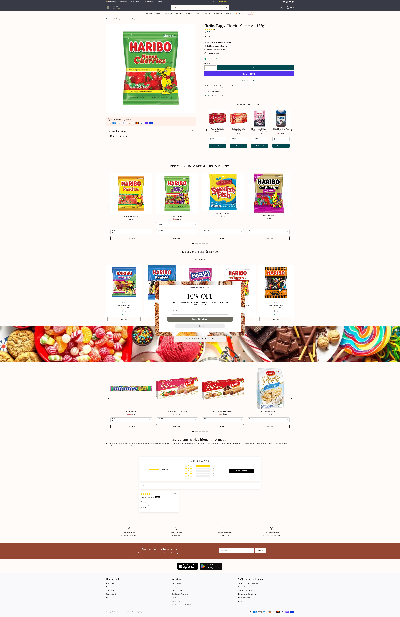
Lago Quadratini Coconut (268, 411)
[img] (145, 494)
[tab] (193, 243)
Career (240, 601)
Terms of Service (111, 594)
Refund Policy (111, 587)
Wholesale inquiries (244, 597)
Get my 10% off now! (200, 319)
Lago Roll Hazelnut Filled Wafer (223, 411)
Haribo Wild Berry (268, 215)
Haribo (209, 32)
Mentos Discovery (131, 411)
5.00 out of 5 (164, 470)
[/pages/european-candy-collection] (200, 344)
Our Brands (176, 587)
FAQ (107, 597)
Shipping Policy (111, 590)
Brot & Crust (176, 601)
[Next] (293, 293)
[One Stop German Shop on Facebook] (284, 2)
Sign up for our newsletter (246, 590)
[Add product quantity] (214, 68)
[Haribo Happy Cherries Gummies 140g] (151, 68)
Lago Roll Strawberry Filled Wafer (177, 411)
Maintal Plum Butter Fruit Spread (281, 130)
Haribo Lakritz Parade (276, 305)
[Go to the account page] (282, 7)
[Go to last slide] (206, 130)
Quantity (207, 63)
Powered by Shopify (138, 612)
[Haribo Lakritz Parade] (276, 282)
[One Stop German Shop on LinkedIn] (293, 2)
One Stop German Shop (123, 612)
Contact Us (241, 587)
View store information (213, 91)
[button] (209, 29)
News (174, 597)
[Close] (242, 283)
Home (108, 19)
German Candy (177, 590)
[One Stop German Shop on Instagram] (287, 2)
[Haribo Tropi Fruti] (124, 282)
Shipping (207, 96)
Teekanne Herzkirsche (217, 129)
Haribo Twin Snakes (177, 216)
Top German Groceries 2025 (181, 605)
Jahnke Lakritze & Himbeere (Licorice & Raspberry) (259, 130)
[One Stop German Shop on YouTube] (290, 2)
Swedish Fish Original (222, 213)
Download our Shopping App (247, 594)
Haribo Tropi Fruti (124, 305)
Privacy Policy (111, 583)
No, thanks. (200, 326)
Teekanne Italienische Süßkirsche (238, 130)
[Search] (227, 7)
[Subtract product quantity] (206, 68)
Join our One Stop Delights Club (248, 583)
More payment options (249, 80)
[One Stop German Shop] (113, 8)
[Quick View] (139, 267)
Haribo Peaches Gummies (131, 216)
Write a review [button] (241, 471)
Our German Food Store (180, 594)
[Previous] (106, 293)
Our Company (176, 583)
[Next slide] (292, 130)
